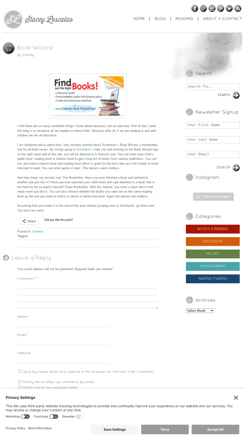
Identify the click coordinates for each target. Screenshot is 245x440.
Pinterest (220, 8)
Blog (160, 19)
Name (23, 316)
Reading (184, 19)
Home (139, 19)
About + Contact (222, 19)
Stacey (28, 55)
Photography (212, 266)
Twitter (229, 8)
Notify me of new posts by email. (50, 387)
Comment (26, 278)
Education (213, 241)
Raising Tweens (213, 278)
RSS (237, 8)
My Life (212, 254)
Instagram (212, 8)
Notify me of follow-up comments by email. (59, 382)
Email (22, 335)
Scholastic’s (86, 149)
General (37, 231)
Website (24, 353)
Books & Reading (213, 229)
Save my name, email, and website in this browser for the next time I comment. (89, 371)
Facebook (194, 8)
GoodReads (203, 8)
